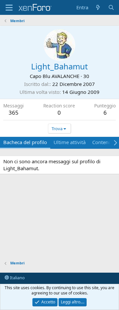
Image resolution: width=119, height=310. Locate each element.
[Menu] (9, 7)
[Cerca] (111, 7)
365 (14, 112)
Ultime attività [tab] (70, 142)
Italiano (17, 278)
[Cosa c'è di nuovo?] (98, 7)
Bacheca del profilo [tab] (25, 142)
